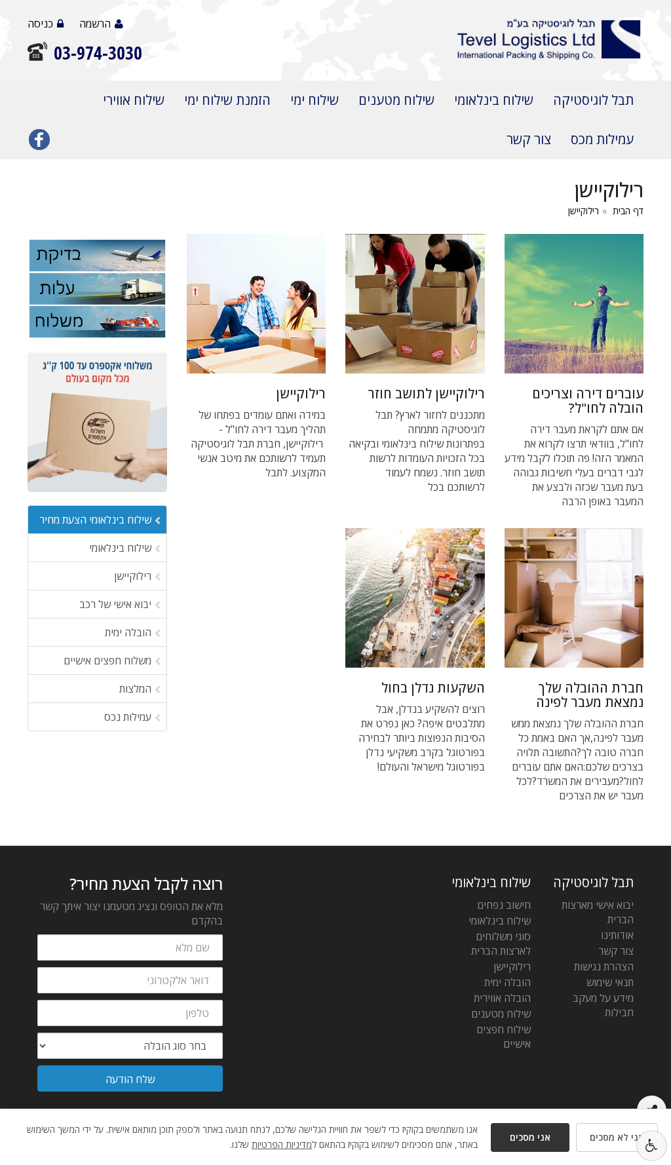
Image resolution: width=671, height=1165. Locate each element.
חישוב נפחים (504, 905)
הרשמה (95, 23)
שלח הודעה (130, 1079)
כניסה (40, 23)
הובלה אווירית (502, 998)
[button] (651, 1145)
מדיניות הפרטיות (282, 1144)
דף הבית (628, 210)
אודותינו (617, 935)
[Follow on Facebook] (39, 142)
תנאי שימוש (610, 982)
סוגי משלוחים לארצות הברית (501, 943)
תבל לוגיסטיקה (593, 100)
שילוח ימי (314, 100)
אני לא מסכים (617, 1137)
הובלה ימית (507, 982)
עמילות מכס (602, 139)
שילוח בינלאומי (493, 100)
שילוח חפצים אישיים (503, 1036)
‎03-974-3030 (98, 52)
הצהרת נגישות (604, 966)
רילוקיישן (583, 210)
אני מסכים (530, 1137)
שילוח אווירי (133, 100)
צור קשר (529, 139)
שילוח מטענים (396, 100)
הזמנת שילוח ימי (227, 100)
